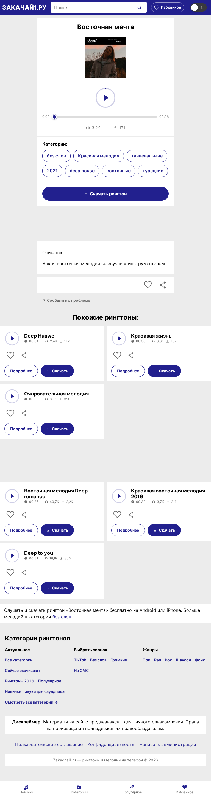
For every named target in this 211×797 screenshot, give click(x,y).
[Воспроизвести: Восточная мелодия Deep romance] (12, 496)
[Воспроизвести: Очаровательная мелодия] (12, 396)
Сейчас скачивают (22, 670)
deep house (82, 170)
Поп (146, 660)
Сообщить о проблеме (68, 300)
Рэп (157, 660)
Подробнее (21, 370)
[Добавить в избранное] (148, 285)
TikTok (80, 660)
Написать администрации (167, 744)
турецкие (153, 170)
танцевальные (147, 155)
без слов (56, 155)
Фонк (200, 660)
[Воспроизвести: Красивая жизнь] (119, 338)
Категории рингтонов (37, 638)
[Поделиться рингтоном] (163, 285)
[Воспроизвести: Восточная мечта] (105, 98)
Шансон (183, 660)
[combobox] (92, 7)
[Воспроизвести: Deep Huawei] (12, 338)
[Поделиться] (24, 355)
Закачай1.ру (24, 7)
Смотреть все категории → (31, 702)
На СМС (81, 670)
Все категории (18, 660)
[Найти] (138, 7)
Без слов (98, 660)
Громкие (118, 660)
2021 (52, 170)
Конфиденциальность (111, 744)
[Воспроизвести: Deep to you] (12, 555)
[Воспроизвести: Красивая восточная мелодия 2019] (119, 496)
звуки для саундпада (45, 691)
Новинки (13, 691)
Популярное (49, 680)
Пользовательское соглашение (49, 744)
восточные (119, 170)
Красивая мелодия (98, 155)
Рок (168, 660)
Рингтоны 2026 (19, 680)
